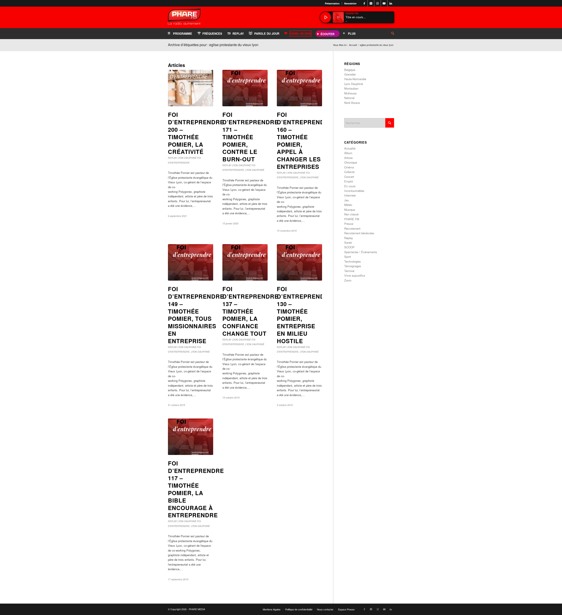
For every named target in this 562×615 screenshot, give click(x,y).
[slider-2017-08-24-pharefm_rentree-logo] (184, 18)
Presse (348, 224)
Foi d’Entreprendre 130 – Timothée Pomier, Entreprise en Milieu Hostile (305, 315)
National (349, 98)
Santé (348, 242)
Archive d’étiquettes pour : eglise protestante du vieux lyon (213, 44)
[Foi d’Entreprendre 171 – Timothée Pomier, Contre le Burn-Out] (245, 88)
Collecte (349, 172)
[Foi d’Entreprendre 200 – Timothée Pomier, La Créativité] (190, 88)
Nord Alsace (352, 103)
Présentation (332, 3)
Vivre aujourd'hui (354, 275)
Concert (349, 177)
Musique (349, 209)
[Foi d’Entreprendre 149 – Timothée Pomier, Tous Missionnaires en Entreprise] (190, 262)
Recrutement (352, 228)
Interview (350, 195)
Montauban (351, 88)
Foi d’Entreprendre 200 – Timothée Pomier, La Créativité (196, 133)
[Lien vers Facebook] (364, 3)
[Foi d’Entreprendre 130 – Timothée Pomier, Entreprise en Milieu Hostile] (299, 262)
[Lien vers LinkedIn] (390, 3)
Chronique (350, 162)
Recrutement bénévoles (359, 233)
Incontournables (354, 191)
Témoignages (352, 266)
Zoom (347, 280)
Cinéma (349, 167)
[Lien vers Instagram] (377, 3)
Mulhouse (350, 93)
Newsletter (350, 3)
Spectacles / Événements (360, 252)
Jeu (346, 200)
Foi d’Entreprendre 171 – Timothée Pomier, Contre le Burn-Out (250, 136)
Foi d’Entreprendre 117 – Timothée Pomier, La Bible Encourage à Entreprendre (196, 489)
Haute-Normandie (355, 79)
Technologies (352, 261)
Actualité (349, 148)
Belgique (349, 70)
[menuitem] (332, 3)
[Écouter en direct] (325, 17)
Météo (348, 205)
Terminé (349, 271)
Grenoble (350, 74)
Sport (347, 256)
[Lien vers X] (371, 3)
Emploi (348, 181)
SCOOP (349, 247)
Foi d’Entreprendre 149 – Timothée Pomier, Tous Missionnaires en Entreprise (196, 315)
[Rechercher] (389, 33)
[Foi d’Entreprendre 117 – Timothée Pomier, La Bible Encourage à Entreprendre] (190, 436)
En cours (350, 186)
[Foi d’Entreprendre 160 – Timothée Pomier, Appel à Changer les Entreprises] (299, 88)
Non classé (351, 214)
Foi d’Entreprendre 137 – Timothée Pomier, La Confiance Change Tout (250, 311)
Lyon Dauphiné (187, 157)
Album (348, 153)
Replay (172, 157)
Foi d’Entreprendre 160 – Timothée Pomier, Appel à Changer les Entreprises (305, 140)
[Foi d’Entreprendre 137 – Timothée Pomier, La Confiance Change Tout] (245, 262)
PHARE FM (351, 219)
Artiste (348, 158)
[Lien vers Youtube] (384, 3)
